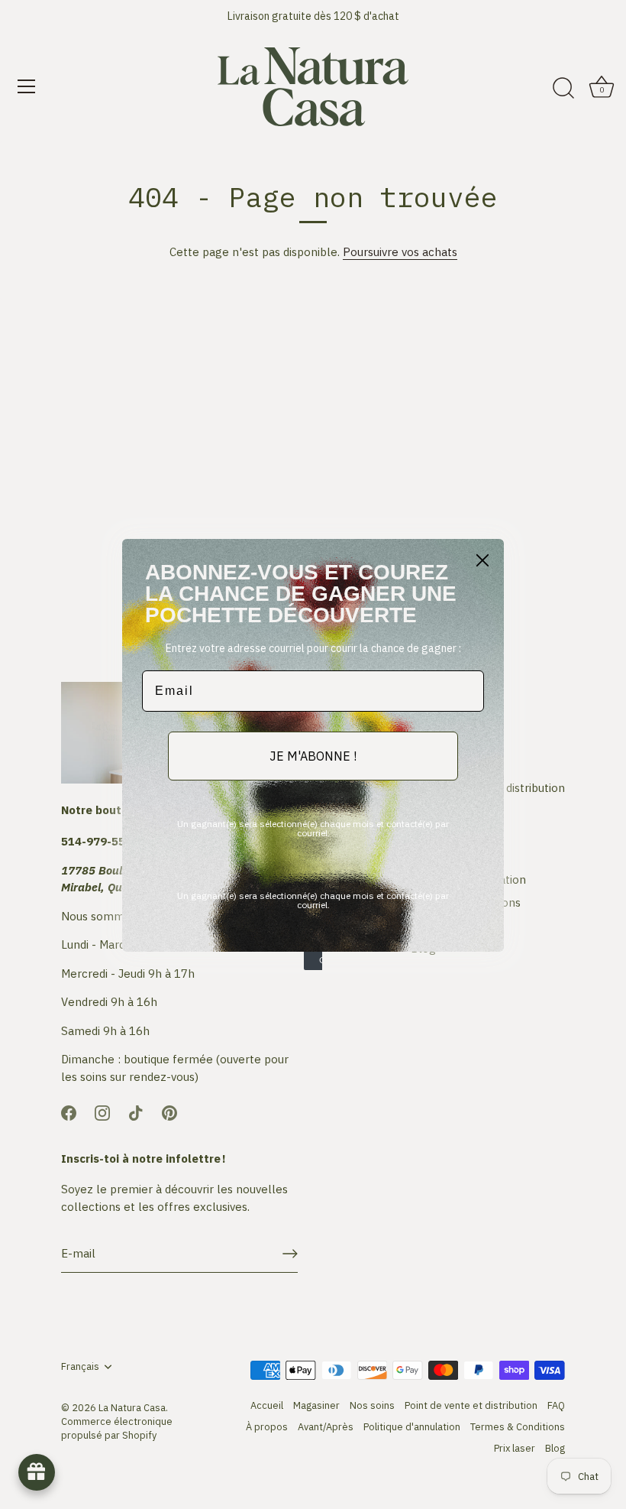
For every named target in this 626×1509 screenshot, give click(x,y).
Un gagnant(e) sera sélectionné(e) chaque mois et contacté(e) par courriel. (313, 828)
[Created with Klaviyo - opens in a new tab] (313, 961)
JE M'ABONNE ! (313, 756)
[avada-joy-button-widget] (36, 1472)
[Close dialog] (482, 560)
